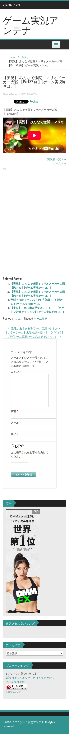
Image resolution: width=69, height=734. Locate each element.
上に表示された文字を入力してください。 (29, 454)
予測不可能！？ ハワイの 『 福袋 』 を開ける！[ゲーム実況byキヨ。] (37, 302)
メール (16, 422)
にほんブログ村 (15, 682)
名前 (14, 411)
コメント (16, 371)
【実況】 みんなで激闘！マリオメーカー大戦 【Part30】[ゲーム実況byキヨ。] (38, 285)
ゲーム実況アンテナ (31, 25)
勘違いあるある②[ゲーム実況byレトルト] (34, 328)
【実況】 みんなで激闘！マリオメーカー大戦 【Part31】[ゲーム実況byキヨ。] (38, 293)
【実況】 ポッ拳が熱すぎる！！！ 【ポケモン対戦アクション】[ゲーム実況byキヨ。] (37, 310)
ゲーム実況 (40, 318)
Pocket (34, 101)
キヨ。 (25, 57)
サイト (15, 434)
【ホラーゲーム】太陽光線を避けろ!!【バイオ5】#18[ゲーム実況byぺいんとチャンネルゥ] (34, 334)
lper (15, 94)
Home (11, 57)
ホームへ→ (59, 163)
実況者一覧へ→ (56, 159)
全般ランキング (13, 692)
